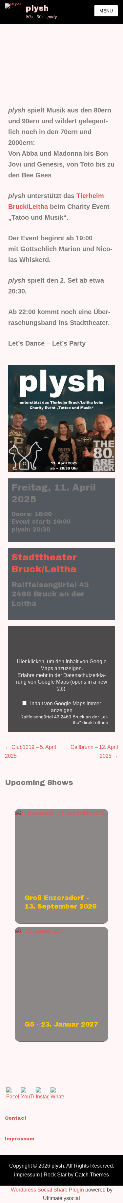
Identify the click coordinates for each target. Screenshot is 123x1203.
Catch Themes (92, 1174)
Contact (16, 1118)
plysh (37, 8)
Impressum (19, 1138)
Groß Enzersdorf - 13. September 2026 (60, 813)
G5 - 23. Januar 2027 (39, 931)
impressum (27, 1174)
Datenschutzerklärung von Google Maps (61, 682)
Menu (106, 10)
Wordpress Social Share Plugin (48, 1190)
